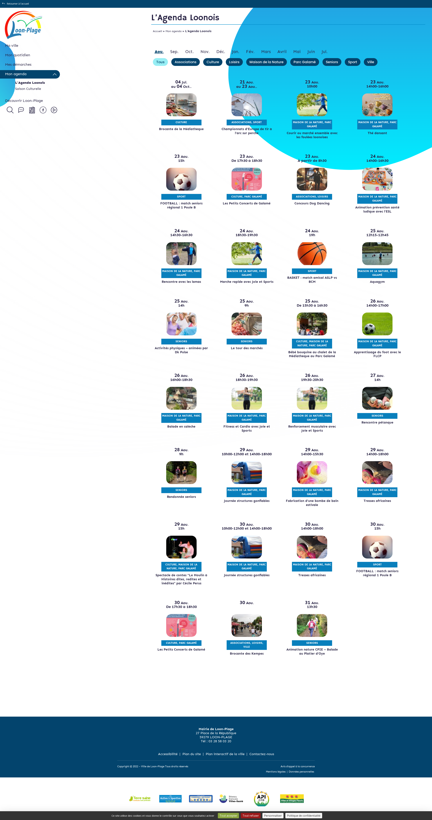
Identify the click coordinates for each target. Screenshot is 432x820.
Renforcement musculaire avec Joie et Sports (312, 428)
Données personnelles (301, 771)
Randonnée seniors (181, 497)
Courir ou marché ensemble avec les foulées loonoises (312, 135)
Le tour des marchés (247, 348)
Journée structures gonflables (246, 501)
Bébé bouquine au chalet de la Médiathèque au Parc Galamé (312, 354)
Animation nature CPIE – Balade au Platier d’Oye (312, 651)
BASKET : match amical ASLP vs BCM (312, 280)
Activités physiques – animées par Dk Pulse (181, 350)
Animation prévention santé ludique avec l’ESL (377, 209)
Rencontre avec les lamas (181, 282)
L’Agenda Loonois (30, 83)
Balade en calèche (181, 426)
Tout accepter (228, 815)
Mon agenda (174, 31)
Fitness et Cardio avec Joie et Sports (246, 428)
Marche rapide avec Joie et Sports (246, 282)
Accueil (157, 31)
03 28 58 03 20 (220, 741)
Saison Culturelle (28, 89)
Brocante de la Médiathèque (181, 129)
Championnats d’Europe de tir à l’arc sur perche (247, 131)
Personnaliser (273, 815)
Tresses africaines (377, 501)
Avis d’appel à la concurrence (298, 766)
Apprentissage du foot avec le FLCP (377, 354)
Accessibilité (168, 754)
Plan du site (191, 754)
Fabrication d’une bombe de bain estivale (312, 503)
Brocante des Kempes (247, 653)
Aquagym (377, 282)
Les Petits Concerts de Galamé (247, 203)
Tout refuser (250, 815)
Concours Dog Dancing (312, 203)
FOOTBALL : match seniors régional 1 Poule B (181, 205)
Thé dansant (377, 133)
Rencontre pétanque (377, 422)
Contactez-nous (261, 754)
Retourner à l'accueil (18, 3)
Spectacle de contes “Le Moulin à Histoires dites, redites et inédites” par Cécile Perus (181, 579)
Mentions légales (276, 771)
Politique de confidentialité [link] (303, 815)
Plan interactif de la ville (225, 754)
